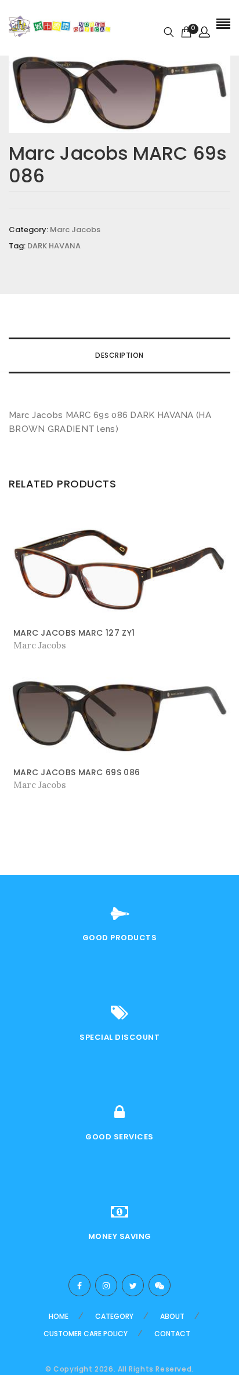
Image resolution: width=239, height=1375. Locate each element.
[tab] (119, 355)
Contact (172, 1334)
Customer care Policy (86, 1334)
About (172, 1316)
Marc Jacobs (75, 229)
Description (119, 355)
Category (114, 1316)
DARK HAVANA (54, 245)
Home (58, 1316)
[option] (119, 93)
